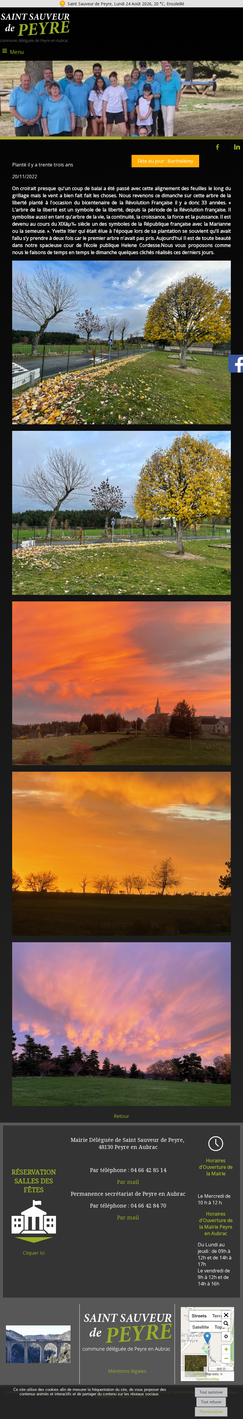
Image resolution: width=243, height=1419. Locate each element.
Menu (17, 51)
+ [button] (226, 1349)
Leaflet (197, 1373)
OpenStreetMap (207, 1378)
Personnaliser (211, 1412)
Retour (121, 1116)
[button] (226, 1315)
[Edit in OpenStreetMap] (206, 1369)
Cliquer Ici (33, 1253)
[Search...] (226, 1323)
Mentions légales (127, 1371)
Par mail (128, 1181)
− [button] (226, 1358)
